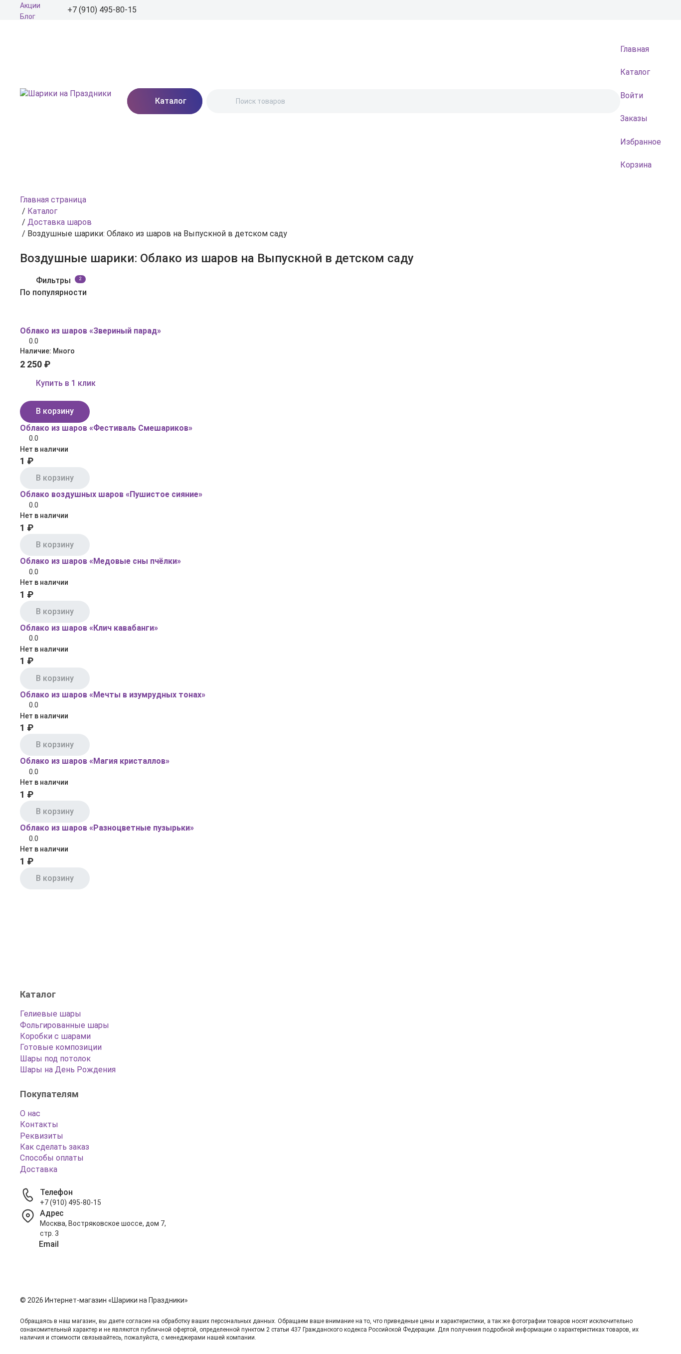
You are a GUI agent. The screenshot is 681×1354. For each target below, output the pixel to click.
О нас (30, 1113)
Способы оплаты (52, 1158)
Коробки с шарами (55, 1036)
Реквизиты (41, 1136)
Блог (27, 16)
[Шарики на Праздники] (65, 101)
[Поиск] (222, 101)
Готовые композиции (61, 1047)
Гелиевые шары (50, 1013)
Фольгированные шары (64, 1025)
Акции (30, 5)
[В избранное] (26, 316)
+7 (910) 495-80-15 (70, 1202)
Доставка (38, 1169)
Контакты (39, 1124)
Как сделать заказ (54, 1147)
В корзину (55, 411)
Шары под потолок (55, 1058)
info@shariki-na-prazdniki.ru (84, 1254)
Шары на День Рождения (68, 1069)
